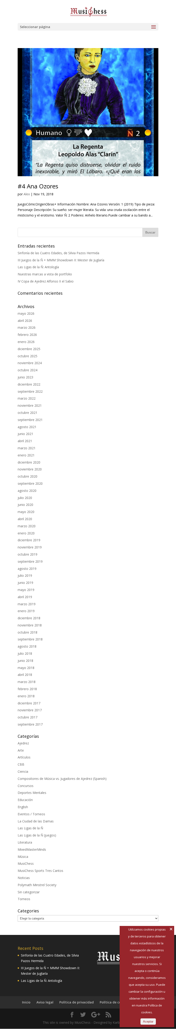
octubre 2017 (27, 717)
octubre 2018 (27, 632)
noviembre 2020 (30, 469)
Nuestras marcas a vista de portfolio (45, 274)
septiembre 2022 (30, 391)
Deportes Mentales (32, 792)
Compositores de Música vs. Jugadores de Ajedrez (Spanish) (62, 778)
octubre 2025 (27, 356)
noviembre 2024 (30, 363)
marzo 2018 (27, 682)
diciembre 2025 (29, 349)
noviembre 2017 (30, 710)
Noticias (24, 878)
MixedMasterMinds (32, 849)
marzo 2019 (27, 604)
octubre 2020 (27, 476)
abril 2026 (25, 320)
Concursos (25, 786)
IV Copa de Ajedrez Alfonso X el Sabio (46, 281)
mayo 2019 (26, 590)
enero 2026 (26, 342)
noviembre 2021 (30, 405)
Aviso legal (44, 1002)
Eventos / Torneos (31, 814)
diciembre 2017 (29, 703)
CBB (21, 764)
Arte (21, 750)
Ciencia (23, 771)
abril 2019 (25, 597)
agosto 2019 (27, 568)
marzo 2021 (27, 448)
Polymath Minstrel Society (37, 885)
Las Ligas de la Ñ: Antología (38, 267)
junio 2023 (25, 377)
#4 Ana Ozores (38, 186)
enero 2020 (26, 533)
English (23, 807)
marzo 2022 (27, 398)
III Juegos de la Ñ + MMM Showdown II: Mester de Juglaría (61, 260)
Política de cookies (114, 1002)
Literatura (25, 842)
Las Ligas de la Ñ (30, 828)
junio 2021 (25, 434)
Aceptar (148, 1021)
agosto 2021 (27, 427)
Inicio (26, 1002)
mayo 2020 (26, 512)
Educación (25, 800)
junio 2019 (25, 582)
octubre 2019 (27, 554)
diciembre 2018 (29, 618)
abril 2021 (25, 441)
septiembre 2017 (30, 724)
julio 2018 (25, 653)
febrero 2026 (27, 334)
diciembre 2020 (29, 462)
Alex (27, 194)
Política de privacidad (76, 1002)
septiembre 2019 (30, 561)
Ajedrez (23, 743)
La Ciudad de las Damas (36, 821)
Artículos (24, 757)
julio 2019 (25, 575)
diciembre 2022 (29, 384)
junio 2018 (25, 660)
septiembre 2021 (30, 420)
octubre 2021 (27, 412)
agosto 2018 (27, 646)
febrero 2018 (27, 689)
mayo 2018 (26, 668)
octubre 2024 (27, 370)
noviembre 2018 (30, 625)
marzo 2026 (27, 327)
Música (23, 856)
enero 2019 (26, 611)
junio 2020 (25, 504)
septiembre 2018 (30, 639)
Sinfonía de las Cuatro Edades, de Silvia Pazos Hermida (58, 253)
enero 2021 (26, 455)
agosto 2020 (27, 490)
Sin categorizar (29, 892)
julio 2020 (25, 498)
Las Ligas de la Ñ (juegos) (37, 835)
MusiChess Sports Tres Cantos (40, 870)
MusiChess (26, 863)
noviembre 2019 (30, 547)
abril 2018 (25, 674)
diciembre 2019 (29, 540)
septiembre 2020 (30, 483)
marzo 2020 (27, 526)
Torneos (24, 899)
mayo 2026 (26, 313)
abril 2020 (25, 519)
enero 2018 (26, 696)
